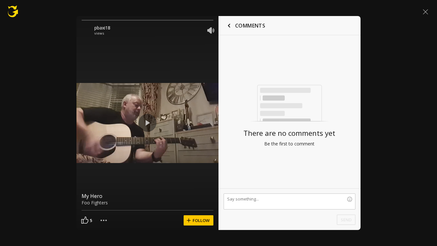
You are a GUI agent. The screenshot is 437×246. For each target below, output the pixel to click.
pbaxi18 (102, 28)
